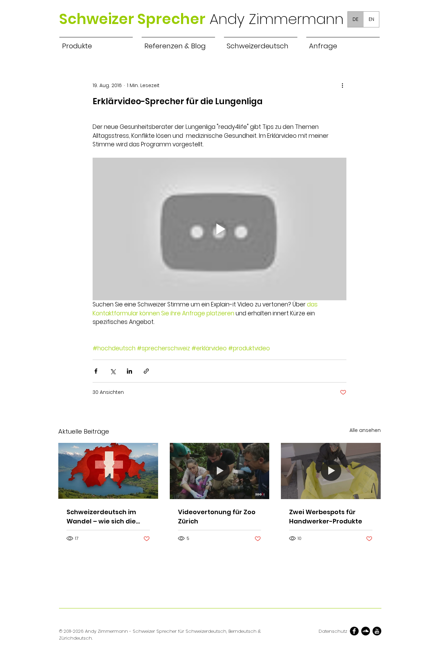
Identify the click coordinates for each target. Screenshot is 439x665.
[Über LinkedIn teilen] (129, 371)
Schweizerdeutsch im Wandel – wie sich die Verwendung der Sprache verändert (101, 517)
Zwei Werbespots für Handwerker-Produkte (325, 516)
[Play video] (219, 229)
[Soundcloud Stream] (365, 631)
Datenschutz (333, 631)
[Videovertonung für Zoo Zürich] (220, 471)
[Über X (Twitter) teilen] (112, 371)
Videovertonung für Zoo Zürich (217, 516)
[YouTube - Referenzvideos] (376, 631)
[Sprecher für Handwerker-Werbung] (331, 471)
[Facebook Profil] (354, 631)
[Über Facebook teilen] (96, 371)
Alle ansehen (365, 430)
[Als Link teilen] (146, 371)
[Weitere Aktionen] (342, 85)
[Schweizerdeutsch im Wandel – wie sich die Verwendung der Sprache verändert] (108, 471)
